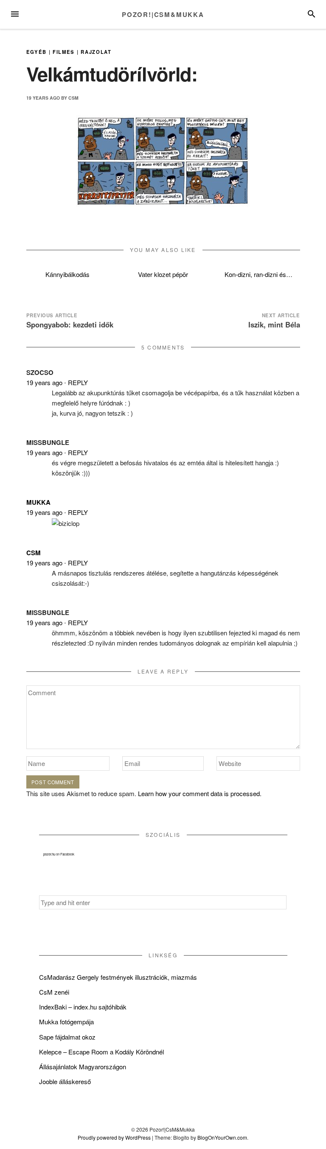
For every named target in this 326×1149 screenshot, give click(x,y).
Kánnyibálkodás (67, 274)
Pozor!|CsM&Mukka (163, 14)
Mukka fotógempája (66, 1021)
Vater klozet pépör (163, 274)
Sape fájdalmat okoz (67, 1036)
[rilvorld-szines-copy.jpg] (163, 159)
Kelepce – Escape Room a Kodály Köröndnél (101, 1051)
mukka (38, 502)
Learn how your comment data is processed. (199, 793)
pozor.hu (49, 854)
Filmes (64, 51)
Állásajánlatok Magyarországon (82, 1066)
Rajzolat (96, 51)
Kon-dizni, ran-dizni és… (258, 274)
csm (73, 98)
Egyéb (36, 51)
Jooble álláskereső (65, 1081)
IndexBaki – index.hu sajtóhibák (82, 1006)
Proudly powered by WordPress (114, 1137)
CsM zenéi (54, 991)
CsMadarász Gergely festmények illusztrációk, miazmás (118, 977)
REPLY (78, 382)
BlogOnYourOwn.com (222, 1137)
